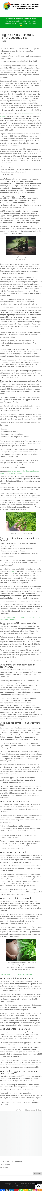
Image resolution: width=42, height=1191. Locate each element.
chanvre (13, 571)
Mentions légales (31, 1184)
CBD (4, 41)
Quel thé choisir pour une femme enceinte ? (16, 974)
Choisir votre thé (5, 1165)
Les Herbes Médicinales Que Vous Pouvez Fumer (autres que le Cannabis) (19, 472)
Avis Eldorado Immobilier (21, 1186)
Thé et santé (4, 1168)
